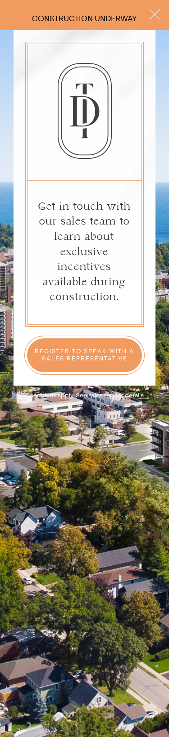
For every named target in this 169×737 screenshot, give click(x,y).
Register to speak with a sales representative (84, 355)
